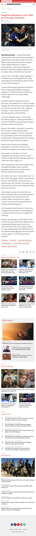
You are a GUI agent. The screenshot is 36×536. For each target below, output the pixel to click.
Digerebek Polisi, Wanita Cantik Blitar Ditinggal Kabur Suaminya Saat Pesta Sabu (18, 443)
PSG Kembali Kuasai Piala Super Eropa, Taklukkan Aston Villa (26, 288)
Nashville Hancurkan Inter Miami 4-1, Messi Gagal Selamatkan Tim (26, 271)
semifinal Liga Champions (9, 246)
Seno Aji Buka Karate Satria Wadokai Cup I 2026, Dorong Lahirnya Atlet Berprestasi (26, 305)
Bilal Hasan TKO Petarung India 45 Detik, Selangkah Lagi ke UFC (8, 305)
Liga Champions (6, 243)
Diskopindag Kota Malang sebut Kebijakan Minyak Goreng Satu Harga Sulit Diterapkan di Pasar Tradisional (19, 437)
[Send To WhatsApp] (33, 252)
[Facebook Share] (20, 252)
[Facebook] (12, 524)
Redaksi (25, 529)
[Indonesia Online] (12, 4)
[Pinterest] (18, 524)
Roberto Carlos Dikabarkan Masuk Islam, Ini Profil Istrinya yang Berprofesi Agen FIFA (9, 271)
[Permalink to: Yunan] (2, 21)
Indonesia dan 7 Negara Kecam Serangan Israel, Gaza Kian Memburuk (18, 503)
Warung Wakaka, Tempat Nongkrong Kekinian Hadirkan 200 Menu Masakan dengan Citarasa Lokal (18, 425)
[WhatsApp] (24, 524)
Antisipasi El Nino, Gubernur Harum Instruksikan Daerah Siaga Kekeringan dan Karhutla (22, 356)
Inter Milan (13, 240)
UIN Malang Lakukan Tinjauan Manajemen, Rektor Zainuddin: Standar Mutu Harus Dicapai (19, 419)
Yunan (6, 20)
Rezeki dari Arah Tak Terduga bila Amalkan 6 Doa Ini (17, 343)
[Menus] (2, 4)
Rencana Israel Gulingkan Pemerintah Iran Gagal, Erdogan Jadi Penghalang (17, 480)
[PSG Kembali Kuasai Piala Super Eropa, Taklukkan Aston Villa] (27, 280)
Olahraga (4, 12)
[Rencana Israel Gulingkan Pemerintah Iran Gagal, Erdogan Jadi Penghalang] (18, 467)
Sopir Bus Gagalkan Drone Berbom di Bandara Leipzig (16, 498)
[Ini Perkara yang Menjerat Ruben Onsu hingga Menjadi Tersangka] (7, 349)
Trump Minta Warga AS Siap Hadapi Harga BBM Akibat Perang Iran (16, 486)
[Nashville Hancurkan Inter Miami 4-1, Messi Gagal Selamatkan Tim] (27, 263)
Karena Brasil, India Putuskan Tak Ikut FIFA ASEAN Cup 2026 (7, 288)
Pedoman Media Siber (15, 529)
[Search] (34, 4)
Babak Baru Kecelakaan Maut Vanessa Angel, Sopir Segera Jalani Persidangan (19, 431)
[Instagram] (21, 524)
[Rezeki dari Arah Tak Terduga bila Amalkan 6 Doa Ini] (18, 331)
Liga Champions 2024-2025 (21, 243)
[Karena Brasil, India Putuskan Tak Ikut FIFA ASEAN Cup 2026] (9, 280)
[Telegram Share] (30, 252)
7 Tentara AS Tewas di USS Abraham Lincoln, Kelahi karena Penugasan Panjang (17, 492)
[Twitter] (15, 524)
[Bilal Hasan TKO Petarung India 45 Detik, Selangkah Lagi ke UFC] (9, 297)
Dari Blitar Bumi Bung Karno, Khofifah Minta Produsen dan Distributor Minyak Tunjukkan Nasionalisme (17, 449)
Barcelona (5, 240)
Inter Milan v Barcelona (24, 240)
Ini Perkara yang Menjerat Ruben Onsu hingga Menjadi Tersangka (21, 348)
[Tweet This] (23, 252)
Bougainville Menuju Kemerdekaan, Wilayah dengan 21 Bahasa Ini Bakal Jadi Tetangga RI (16, 509)
